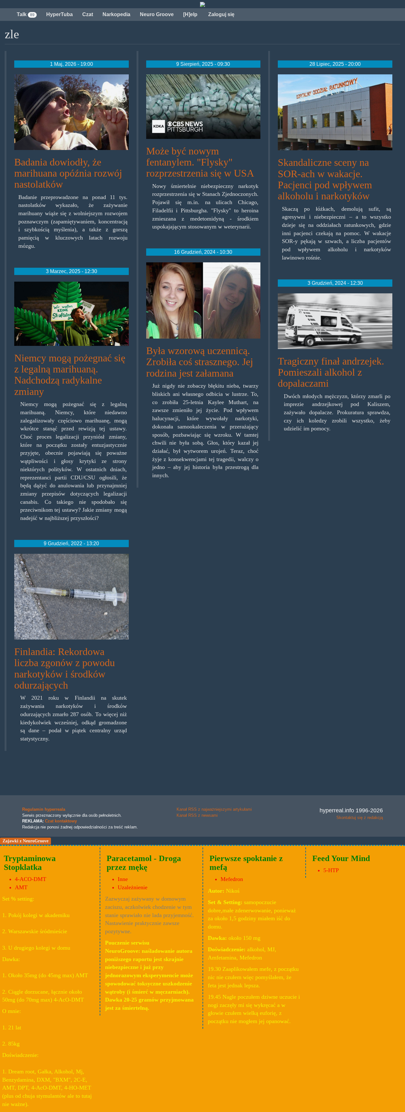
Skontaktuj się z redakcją (359, 817)
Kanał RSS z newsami (197, 815)
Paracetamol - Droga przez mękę (144, 863)
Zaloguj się (220, 14)
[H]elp (190, 14)
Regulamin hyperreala (43, 809)
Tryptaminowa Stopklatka (30, 863)
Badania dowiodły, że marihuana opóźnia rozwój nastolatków (68, 173)
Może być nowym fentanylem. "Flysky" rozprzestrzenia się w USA (200, 162)
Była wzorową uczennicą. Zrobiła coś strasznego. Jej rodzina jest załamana (199, 361)
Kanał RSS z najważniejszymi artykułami (214, 809)
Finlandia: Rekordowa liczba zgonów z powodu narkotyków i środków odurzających (64, 668)
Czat (87, 14)
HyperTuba (59, 14)
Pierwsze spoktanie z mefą (246, 863)
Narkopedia (116, 14)
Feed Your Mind (341, 858)
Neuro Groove (157, 14)
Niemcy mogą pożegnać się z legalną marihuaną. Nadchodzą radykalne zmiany (69, 374)
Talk (25, 14)
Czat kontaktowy (61, 821)
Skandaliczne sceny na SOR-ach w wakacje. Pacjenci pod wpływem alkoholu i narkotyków (325, 179)
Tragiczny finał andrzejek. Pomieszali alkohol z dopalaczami (331, 372)
